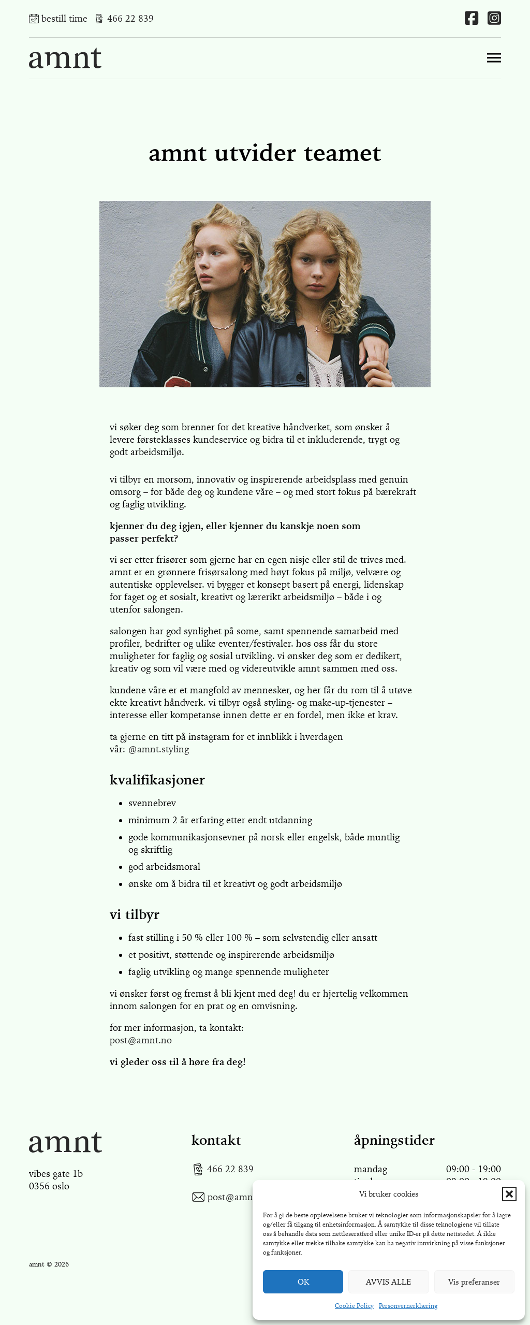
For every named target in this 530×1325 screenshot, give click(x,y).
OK (303, 1282)
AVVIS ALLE (388, 1282)
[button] (509, 1194)
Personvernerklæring (408, 1305)
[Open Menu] (494, 58)
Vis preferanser (474, 1282)
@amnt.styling (158, 749)
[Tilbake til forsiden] (65, 1142)
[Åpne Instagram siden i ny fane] (494, 18)
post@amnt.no (141, 1040)
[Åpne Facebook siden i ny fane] (471, 18)
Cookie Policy (354, 1305)
